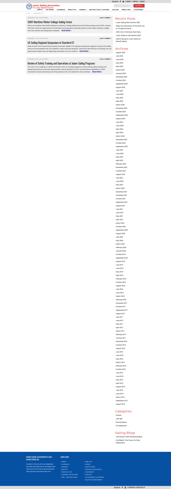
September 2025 (122, 84)
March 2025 (120, 105)
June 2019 (120, 268)
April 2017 (119, 327)
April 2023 (119, 160)
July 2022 (119, 178)
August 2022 (120, 174)
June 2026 (120, 59)
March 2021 (120, 223)
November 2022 (121, 167)
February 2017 (121, 334)
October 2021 (121, 199)
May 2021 (119, 216)
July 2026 (119, 56)
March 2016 (120, 362)
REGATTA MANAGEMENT (93, 480)
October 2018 (121, 282)
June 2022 (120, 181)
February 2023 (121, 164)
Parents (64, 467)
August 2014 (120, 387)
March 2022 (120, 188)
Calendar (65, 464)
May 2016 (119, 359)
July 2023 (119, 150)
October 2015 (121, 369)
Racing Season (121, 422)
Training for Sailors (69, 474)
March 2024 (120, 136)
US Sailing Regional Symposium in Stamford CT (51, 42)
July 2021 (119, 209)
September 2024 (122, 115)
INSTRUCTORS (90, 467)
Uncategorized (121, 426)
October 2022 (121, 171)
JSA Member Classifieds (94, 477)
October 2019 (121, 254)
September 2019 (122, 258)
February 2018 (121, 300)
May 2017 (119, 324)
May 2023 (119, 157)
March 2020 (120, 244)
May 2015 (119, 380)
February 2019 (121, 279)
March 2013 (120, 397)
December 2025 (121, 77)
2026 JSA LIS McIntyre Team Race (128, 32)
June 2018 (120, 293)
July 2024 (119, 122)
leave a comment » (105, 17)
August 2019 (120, 261)
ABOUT (63, 461)
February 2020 (121, 247)
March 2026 (120, 70)
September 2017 (122, 310)
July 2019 (119, 265)
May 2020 (119, 240)
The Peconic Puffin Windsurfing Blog (129, 437)
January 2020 (121, 251)
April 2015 (119, 383)
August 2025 (120, 87)
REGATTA (64, 469)
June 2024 (120, 125)
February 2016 (121, 366)
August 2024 (120, 118)
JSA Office (45, 17)
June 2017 (120, 320)
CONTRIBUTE (89, 472)
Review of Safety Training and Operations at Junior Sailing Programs (61, 63)
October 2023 (121, 143)
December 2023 (121, 139)
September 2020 (122, 230)
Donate (128, 1)
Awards (118, 415)
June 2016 (120, 355)
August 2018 (120, 286)
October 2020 (121, 226)
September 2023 (122, 146)
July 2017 (119, 317)
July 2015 (119, 373)
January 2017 (121, 338)
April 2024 (119, 132)
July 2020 (119, 237)
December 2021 (121, 192)
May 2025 (119, 98)
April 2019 (119, 275)
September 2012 (122, 401)
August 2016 (120, 348)
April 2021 (119, 219)
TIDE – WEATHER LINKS (69, 477)
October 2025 (121, 80)
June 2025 (120, 94)
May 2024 (119, 129)
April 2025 (119, 101)
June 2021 (120, 213)
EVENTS (88, 464)
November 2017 (121, 303)
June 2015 (120, 376)
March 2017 (120, 331)
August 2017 (120, 313)
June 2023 (120, 153)
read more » (67, 30)
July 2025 (119, 91)
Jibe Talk (119, 419)
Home (28, 13)
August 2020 (120, 233)
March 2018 (120, 296)
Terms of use (66, 472)
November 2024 (121, 108)
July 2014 (119, 390)
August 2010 (120, 404)
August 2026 (120, 52)
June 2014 (120, 394)
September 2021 (122, 202)
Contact (142, 1)
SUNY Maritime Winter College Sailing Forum (50, 22)
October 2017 (121, 306)
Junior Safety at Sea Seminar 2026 (128, 35)
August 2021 (120, 206)
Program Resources (93, 469)
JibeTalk (135, 1)
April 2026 (119, 66)
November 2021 (121, 195)
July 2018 (119, 289)
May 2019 (119, 272)
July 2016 (119, 352)
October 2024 (121, 112)
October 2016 (121, 345)
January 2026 (121, 73)
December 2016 (121, 341)
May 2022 (119, 185)
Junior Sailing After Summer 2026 (128, 22)
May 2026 (119, 63)
